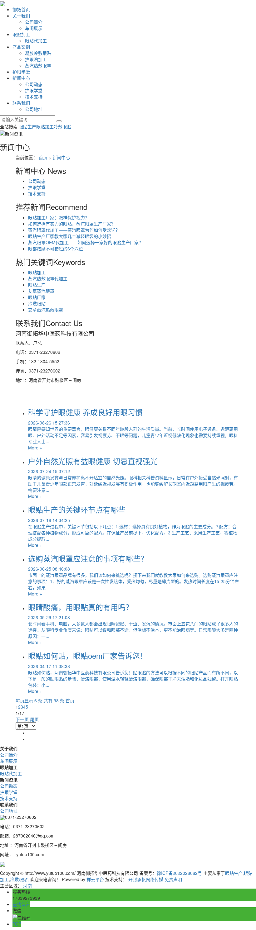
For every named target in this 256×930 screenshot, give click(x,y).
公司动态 (33, 84)
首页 (43, 157)
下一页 (22, 719)
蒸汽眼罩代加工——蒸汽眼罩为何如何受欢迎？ (74, 230)
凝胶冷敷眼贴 (38, 53)
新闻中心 (21, 78)
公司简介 (33, 22)
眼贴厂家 (37, 297)
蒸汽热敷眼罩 (38, 65)
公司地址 (33, 109)
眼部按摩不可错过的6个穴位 (55, 248)
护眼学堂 (21, 72)
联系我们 (21, 103)
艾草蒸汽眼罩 (41, 291)
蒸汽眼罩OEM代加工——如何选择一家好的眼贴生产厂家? (84, 242)
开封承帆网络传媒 (145, 879)
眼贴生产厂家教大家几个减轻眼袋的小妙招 (69, 236)
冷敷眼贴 (62, 126)
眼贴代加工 (36, 40)
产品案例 (21, 47)
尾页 (34, 719)
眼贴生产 (27, 126)
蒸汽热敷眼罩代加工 (47, 278)
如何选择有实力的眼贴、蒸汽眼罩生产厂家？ (72, 224)
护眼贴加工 (36, 59)
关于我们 (21, 15)
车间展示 (33, 28)
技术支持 (33, 96)
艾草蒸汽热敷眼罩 (45, 309)
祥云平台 (95, 879)
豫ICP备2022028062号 (179, 873)
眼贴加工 (21, 34)
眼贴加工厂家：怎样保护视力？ (58, 217)
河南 (27, 885)
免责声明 (173, 879)
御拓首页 (21, 9)
